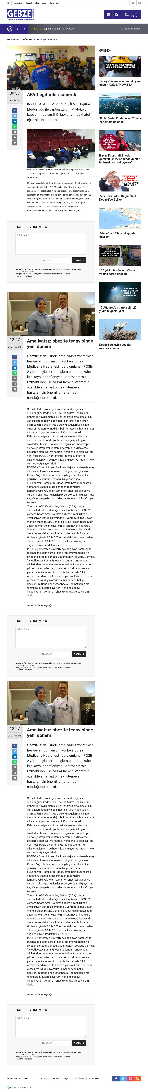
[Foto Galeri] (139, 2)
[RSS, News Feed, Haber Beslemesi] (137, 1078)
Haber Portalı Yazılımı (21, 1088)
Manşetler (18, 3)
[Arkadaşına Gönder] (14, 132)
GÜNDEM (27, 39)
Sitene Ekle (54, 3)
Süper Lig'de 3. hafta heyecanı (59, 28)
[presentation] (17, 28)
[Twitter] (14, 116)
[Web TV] (132, 2)
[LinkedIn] (14, 121)
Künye (56, 1078)
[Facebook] (14, 110)
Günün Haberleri (32, 3)
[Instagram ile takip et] (130, 1078)
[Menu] (108, 14)
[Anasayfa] (8, 3)
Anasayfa (15, 39)
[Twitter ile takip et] (123, 1078)
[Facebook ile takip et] (116, 1078)
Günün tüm (131, 28)
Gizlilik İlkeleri (79, 1078)
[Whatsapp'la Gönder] (14, 126)
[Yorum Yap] (14, 142)
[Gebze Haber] (20, 14)
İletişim (65, 1078)
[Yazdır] (14, 137)
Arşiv (44, 3)
